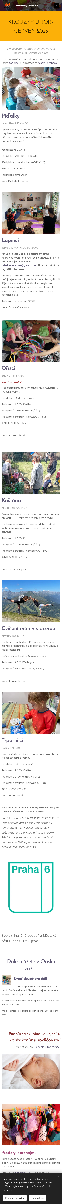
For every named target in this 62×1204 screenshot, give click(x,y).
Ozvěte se (34, 52)
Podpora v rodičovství (47, 1047)
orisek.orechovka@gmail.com (19, 265)
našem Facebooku (48, 63)
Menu (56, 5)
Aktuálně (14, 63)
